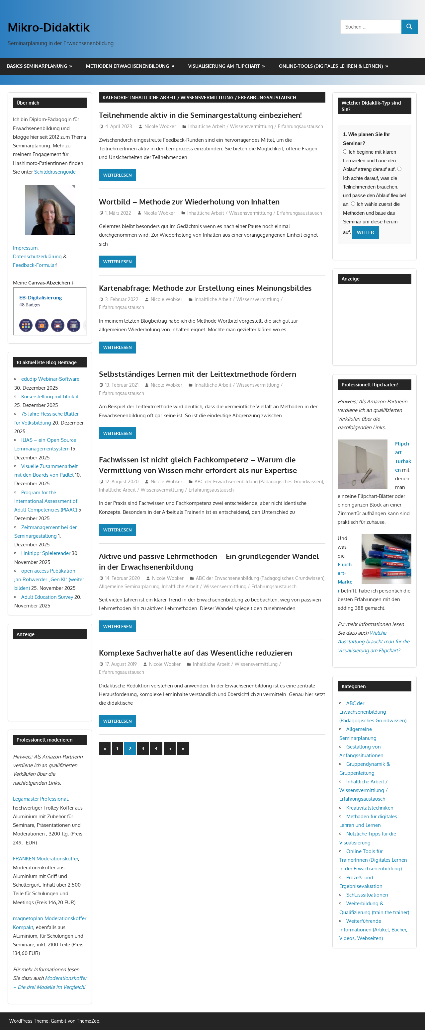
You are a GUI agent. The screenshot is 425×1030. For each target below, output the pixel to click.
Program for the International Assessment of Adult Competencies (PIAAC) (45, 501)
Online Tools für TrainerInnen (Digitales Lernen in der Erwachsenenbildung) (373, 860)
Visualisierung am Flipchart (224, 66)
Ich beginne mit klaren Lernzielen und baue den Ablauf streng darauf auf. (369, 160)
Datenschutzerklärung (37, 256)
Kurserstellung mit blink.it (50, 396)
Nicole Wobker (160, 126)
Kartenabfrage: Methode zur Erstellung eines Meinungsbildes (205, 287)
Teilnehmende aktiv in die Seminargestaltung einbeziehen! (200, 114)
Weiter (365, 232)
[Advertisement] (46, 680)
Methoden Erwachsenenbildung (127, 66)
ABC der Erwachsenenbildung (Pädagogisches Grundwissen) (259, 481)
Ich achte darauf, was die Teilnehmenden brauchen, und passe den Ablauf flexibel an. (374, 191)
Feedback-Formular (34, 265)
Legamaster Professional (40, 799)
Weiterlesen (117, 175)
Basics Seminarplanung (37, 66)
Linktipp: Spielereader (45, 553)
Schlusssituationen (367, 895)
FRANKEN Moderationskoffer (45, 858)
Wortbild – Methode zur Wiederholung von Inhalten (189, 201)
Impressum (25, 248)
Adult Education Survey (47, 597)
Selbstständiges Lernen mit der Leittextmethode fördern (197, 373)
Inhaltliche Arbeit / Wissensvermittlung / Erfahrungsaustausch (255, 126)
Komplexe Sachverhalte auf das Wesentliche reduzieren (195, 652)
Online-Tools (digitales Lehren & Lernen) (331, 66)
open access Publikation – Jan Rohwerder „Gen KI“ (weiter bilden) (49, 580)
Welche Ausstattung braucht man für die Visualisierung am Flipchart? (373, 642)
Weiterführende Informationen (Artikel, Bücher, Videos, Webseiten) (373, 930)
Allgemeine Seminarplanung (129, 586)
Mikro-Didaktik (49, 27)
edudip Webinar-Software (50, 379)
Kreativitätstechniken (369, 808)
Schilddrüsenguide (55, 172)
